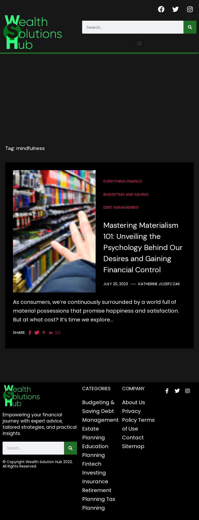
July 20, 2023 (115, 284)
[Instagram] (189, 9)
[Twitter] (175, 9)
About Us (133, 402)
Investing (94, 472)
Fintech (91, 464)
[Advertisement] (99, 92)
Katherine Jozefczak (159, 284)
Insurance (95, 481)
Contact (133, 437)
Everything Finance (122, 181)
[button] (139, 43)
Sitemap (133, 446)
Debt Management (121, 207)
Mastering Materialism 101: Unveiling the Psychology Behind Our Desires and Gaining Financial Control (143, 247)
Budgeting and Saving (125, 194)
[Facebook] (161, 9)
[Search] (189, 27)
